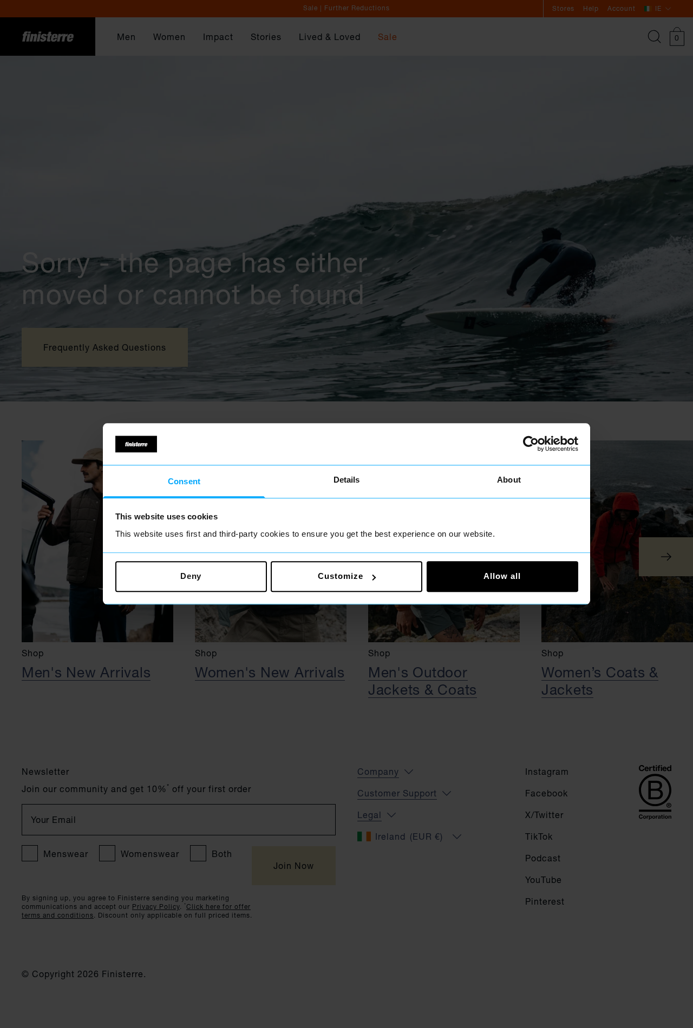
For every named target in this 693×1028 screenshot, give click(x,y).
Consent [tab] (184, 481)
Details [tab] (347, 479)
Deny (191, 576)
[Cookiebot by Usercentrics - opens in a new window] (530, 444)
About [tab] (509, 479)
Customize (340, 576)
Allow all (501, 576)
